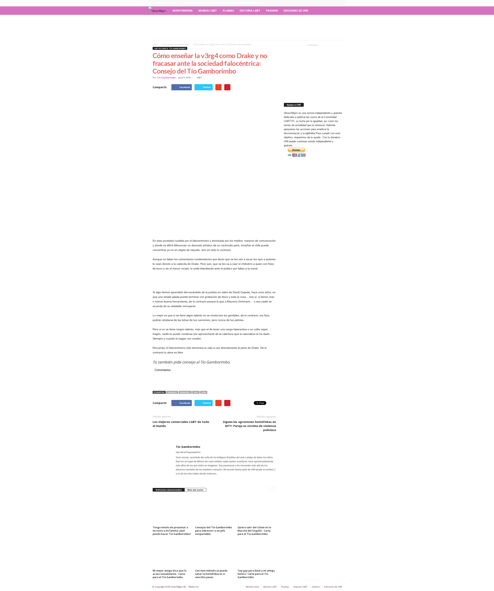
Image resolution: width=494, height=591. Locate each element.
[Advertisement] (247, 27)
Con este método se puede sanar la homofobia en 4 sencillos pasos (211, 574)
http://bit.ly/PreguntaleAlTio (188, 452)
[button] (340, 10)
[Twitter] (342, 3)
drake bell (185, 392)
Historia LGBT (250, 10)
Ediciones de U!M (296, 10)
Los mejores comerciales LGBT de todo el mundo (181, 424)
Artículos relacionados (169, 489)
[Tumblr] (336, 3)
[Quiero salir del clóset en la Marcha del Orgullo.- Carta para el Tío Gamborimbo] (257, 510)
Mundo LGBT (207, 10)
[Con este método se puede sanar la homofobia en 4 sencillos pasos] (214, 553)
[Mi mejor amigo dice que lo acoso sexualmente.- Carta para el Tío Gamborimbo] (172, 553)
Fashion (272, 10)
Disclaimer (190, 2)
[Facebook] (324, 3)
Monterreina (183, 10)
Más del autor (195, 489)
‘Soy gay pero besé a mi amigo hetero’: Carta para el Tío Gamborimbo (256, 574)
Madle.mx (194, 586)
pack (196, 392)
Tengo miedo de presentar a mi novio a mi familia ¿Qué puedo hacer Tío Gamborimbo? (172, 531)
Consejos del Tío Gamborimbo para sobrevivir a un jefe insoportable (213, 531)
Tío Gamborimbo (166, 77)
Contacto (255, 2)
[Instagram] (330, 3)
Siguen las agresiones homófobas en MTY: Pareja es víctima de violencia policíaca (249, 426)
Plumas (228, 10)
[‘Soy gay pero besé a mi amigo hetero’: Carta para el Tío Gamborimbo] (257, 553)
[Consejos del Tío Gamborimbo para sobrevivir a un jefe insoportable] (214, 510)
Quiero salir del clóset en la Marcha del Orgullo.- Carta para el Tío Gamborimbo (254, 531)
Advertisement (237, 2)
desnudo (172, 392)
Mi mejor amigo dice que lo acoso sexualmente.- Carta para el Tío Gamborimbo (169, 574)
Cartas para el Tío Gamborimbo (170, 48)
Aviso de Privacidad (212, 2)
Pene (203, 392)
